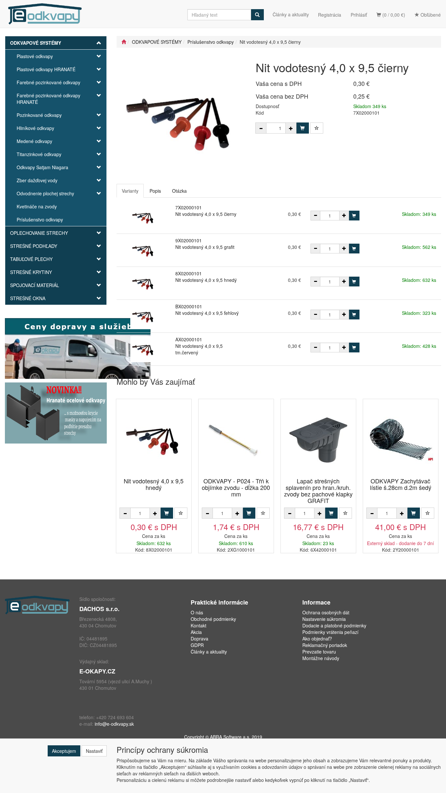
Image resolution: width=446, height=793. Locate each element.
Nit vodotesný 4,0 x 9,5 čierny (205, 214)
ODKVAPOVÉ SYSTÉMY (35, 43)
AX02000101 (188, 339)
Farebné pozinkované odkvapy (48, 82)
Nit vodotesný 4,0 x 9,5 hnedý (206, 280)
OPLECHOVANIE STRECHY (39, 233)
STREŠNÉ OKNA (27, 298)
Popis (155, 190)
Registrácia (329, 14)
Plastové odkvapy (35, 56)
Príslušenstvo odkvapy (40, 219)
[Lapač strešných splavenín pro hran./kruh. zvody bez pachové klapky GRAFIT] (318, 438)
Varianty (130, 190)
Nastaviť (94, 751)
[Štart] (123, 42)
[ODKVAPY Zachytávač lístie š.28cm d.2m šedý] (400, 438)
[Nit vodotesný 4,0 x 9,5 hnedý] (153, 438)
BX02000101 (188, 306)
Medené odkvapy (34, 141)
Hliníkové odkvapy (35, 128)
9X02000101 (188, 240)
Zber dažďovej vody (37, 180)
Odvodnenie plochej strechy (45, 193)
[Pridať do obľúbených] (316, 128)
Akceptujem (64, 751)
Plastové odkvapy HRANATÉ (46, 69)
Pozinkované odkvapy (39, 115)
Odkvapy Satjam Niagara (42, 167)
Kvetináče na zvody (37, 206)
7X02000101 (188, 207)
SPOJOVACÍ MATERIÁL (34, 285)
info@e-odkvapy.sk (114, 723)
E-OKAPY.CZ (97, 671)
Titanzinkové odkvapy (39, 154)
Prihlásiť (359, 14)
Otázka (179, 190)
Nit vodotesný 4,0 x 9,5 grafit (204, 247)
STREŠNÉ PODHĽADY (33, 246)
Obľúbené (430, 14)
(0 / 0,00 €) (393, 14)
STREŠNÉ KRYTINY (31, 272)
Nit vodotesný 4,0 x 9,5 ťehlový (207, 313)
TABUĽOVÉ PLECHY (31, 259)
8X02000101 (188, 273)
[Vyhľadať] (257, 14)
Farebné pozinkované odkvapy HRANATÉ (48, 98)
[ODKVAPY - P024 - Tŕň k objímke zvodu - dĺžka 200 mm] (236, 438)
